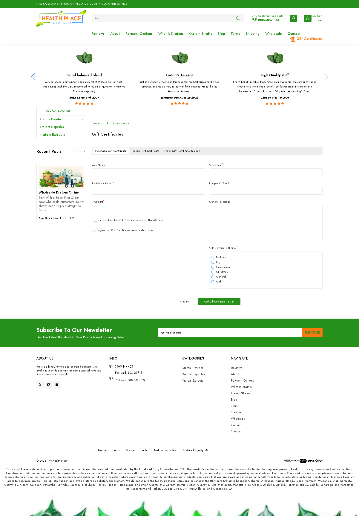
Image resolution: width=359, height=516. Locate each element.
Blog (221, 33)
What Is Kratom (170, 33)
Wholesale (273, 33)
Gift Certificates (309, 38)
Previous (32, 77)
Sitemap (236, 431)
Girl (218, 281)
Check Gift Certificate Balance (182, 151)
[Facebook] (57, 384)
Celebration (223, 267)
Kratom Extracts (52, 134)
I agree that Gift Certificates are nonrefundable (125, 230)
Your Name (99, 165)
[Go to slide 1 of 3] (83, 151)
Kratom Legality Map (196, 450)
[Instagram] (48, 384)
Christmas (222, 272)
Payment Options (139, 33)
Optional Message (220, 202)
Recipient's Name (103, 183)
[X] (40, 384)
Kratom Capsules (51, 127)
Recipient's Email (220, 183)
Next (326, 77)
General (221, 277)
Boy (218, 262)
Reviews (98, 33)
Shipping (253, 33)
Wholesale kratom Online (59, 192)
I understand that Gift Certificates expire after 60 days (131, 220)
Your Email (216, 165)
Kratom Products (108, 450)
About (115, 33)
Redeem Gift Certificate (145, 151)
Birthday (221, 257)
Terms (235, 33)
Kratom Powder (50, 119)
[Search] (238, 18)
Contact (294, 33)
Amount (99, 202)
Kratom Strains (200, 33)
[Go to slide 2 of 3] (76, 151)
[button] (179, 505)
